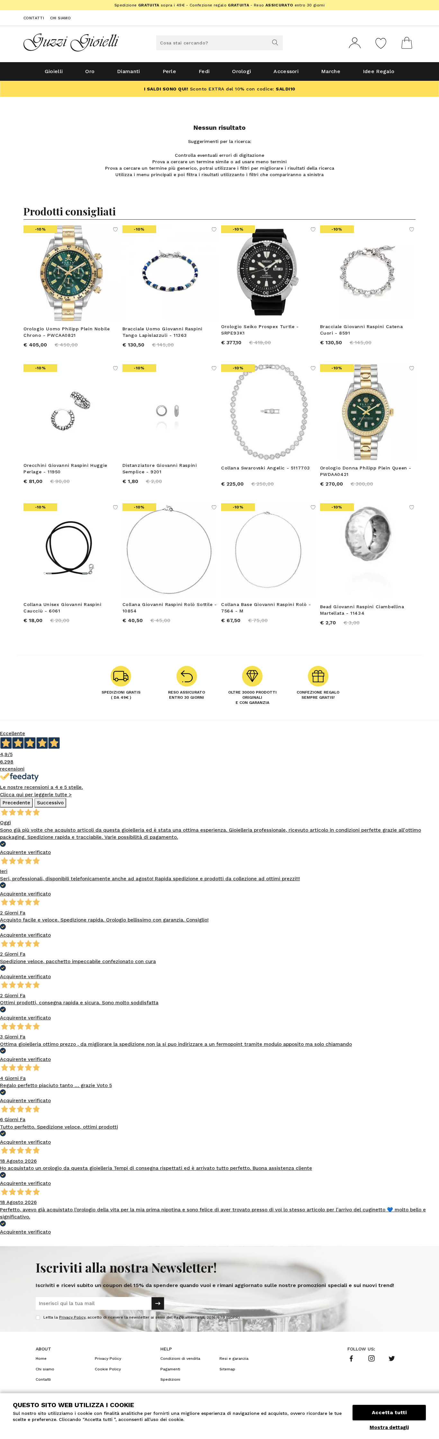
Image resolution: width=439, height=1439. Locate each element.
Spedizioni (170, 1379)
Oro (89, 71)
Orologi (241, 71)
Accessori (286, 71)
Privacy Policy (72, 1317)
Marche (330, 71)
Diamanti (128, 71)
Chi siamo (60, 18)
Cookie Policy (108, 1369)
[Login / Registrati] (355, 42)
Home (41, 1358)
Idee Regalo (378, 71)
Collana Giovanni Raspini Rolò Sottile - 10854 (169, 607)
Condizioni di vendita (180, 1358)
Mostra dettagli (389, 1427)
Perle (169, 71)
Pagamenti (170, 1369)
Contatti (33, 18)
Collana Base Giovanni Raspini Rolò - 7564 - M (266, 607)
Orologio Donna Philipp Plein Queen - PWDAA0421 (366, 471)
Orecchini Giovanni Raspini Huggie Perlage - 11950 (65, 468)
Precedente (16, 803)
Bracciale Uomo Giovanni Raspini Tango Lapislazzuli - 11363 (162, 332)
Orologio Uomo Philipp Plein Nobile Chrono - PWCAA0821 (66, 332)
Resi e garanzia (234, 1358)
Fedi (204, 71)
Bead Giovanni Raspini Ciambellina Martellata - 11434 (362, 610)
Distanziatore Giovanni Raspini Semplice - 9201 (159, 468)
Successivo (50, 803)
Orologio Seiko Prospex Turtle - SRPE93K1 (260, 330)
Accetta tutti (389, 1412)
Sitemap (227, 1369)
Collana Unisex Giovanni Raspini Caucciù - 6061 (62, 607)
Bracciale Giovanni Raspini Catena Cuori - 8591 (361, 330)
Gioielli (54, 71)
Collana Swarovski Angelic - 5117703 (265, 467)
